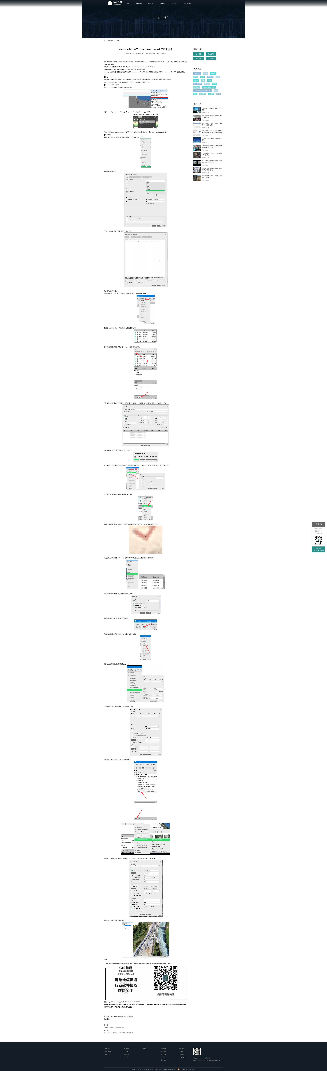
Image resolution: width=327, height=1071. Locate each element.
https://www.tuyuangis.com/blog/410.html (122, 1016)
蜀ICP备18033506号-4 (171, 1069)
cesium (205, 73)
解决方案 (150, 3)
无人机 (202, 77)
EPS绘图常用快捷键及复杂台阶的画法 (114, 1027)
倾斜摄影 (211, 94)
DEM (127, 664)
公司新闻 (198, 58)
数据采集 (319, 533)
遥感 (216, 90)
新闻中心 (174, 3)
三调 (218, 94)
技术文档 (211, 58)
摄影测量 (213, 73)
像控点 (214, 83)
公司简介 (182, 1051)
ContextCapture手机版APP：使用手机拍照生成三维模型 (118, 1033)
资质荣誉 (182, 1054)
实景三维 (210, 77)
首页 (128, 3)
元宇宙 (209, 80)
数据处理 (319, 531)
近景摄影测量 (107, 1051)
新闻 (195, 94)
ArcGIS (207, 83)
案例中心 (163, 3)
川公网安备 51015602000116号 (187, 1069)
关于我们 (187, 3)
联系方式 (182, 1057)
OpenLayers (197, 73)
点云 (132, 634)
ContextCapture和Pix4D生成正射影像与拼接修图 (132, 61)
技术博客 (116, 40)
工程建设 (126, 1051)
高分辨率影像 (197, 83)
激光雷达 (196, 87)
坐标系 (113, 403)
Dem (105, 706)
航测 (202, 80)
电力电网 (126, 1054)
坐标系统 (202, 94)
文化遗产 (126, 1057)
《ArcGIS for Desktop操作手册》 (202, 90)
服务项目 (138, 3)
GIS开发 (319, 528)
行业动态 (211, 54)
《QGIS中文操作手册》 (209, 87)
